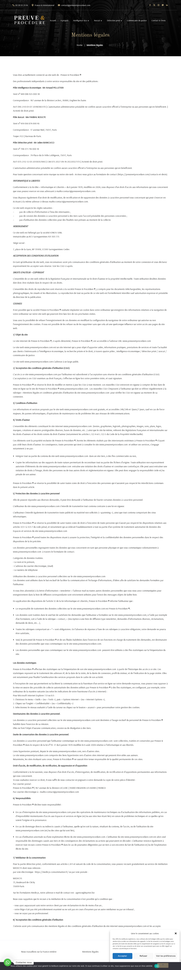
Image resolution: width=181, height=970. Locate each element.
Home (80, 45)
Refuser (143, 956)
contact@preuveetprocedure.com (75, 5)
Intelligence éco (80, 20)
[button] (175, 933)
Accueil (53, 20)
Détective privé (113, 20)
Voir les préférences (166, 956)
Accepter (122, 956)
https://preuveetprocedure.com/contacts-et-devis (142, 174)
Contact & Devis (158, 20)
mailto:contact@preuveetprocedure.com (75, 191)
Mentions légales (90, 951)
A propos (64, 20)
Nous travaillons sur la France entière (38, 951)
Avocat (97, 20)
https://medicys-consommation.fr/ (51, 871)
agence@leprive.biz (85, 892)
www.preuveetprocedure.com (137, 340)
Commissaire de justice (137, 20)
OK (157, 966)
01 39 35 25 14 (22, 5)
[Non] (162, 965)
